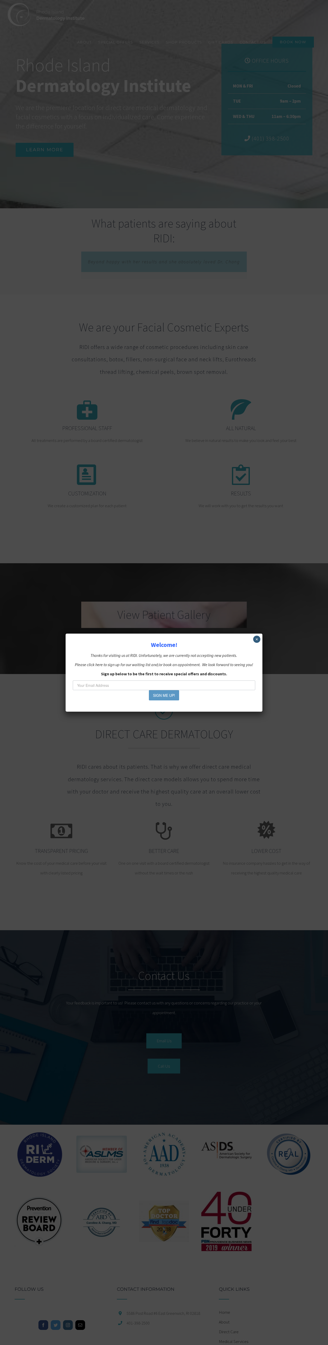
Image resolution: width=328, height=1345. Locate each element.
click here (95, 664)
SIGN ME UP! (164, 695)
